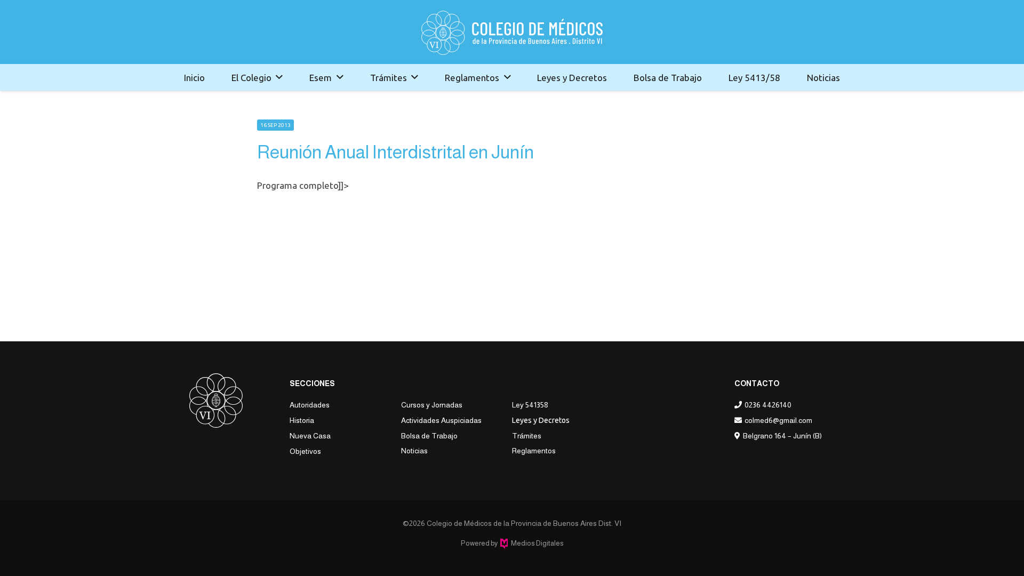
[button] (279, 77)
